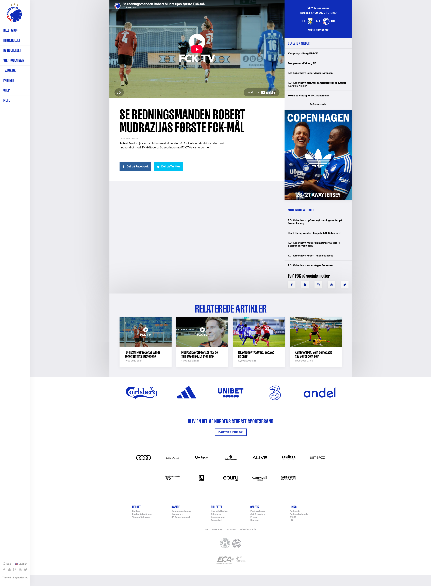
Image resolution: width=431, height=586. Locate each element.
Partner (8, 80)
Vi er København (13, 60)
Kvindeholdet (12, 50)
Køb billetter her (219, 511)
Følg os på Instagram (14, 569)
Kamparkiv (177, 514)
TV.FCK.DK (9, 70)
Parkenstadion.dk (299, 514)
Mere (6, 100)
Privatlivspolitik (248, 529)
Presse (253, 517)
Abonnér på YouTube (20, 569)
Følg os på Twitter (25, 569)
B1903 (293, 517)
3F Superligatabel (181, 517)
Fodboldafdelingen (142, 514)
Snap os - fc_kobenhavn (9, 569)
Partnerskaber (257, 511)
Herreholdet (11, 40)
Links (293, 506)
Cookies (231, 529)
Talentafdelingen (141, 517)
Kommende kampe (181, 511)
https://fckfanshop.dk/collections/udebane (316, 112)
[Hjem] (14, 14)
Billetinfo (216, 514)
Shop (6, 90)
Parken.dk (295, 511)
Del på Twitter (170, 166)
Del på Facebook (137, 166)
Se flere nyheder (318, 104)
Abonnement (218, 517)
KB (291, 520)
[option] (197, 49)
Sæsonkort (216, 520)
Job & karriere (257, 514)
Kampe (176, 506)
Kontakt (254, 520)
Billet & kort (11, 30)
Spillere (136, 511)
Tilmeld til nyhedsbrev (15, 577)
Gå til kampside (318, 29)
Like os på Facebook (4, 569)
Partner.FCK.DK (230, 432)
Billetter (217, 506)
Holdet (136, 506)
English (23, 564)
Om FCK (254, 506)
